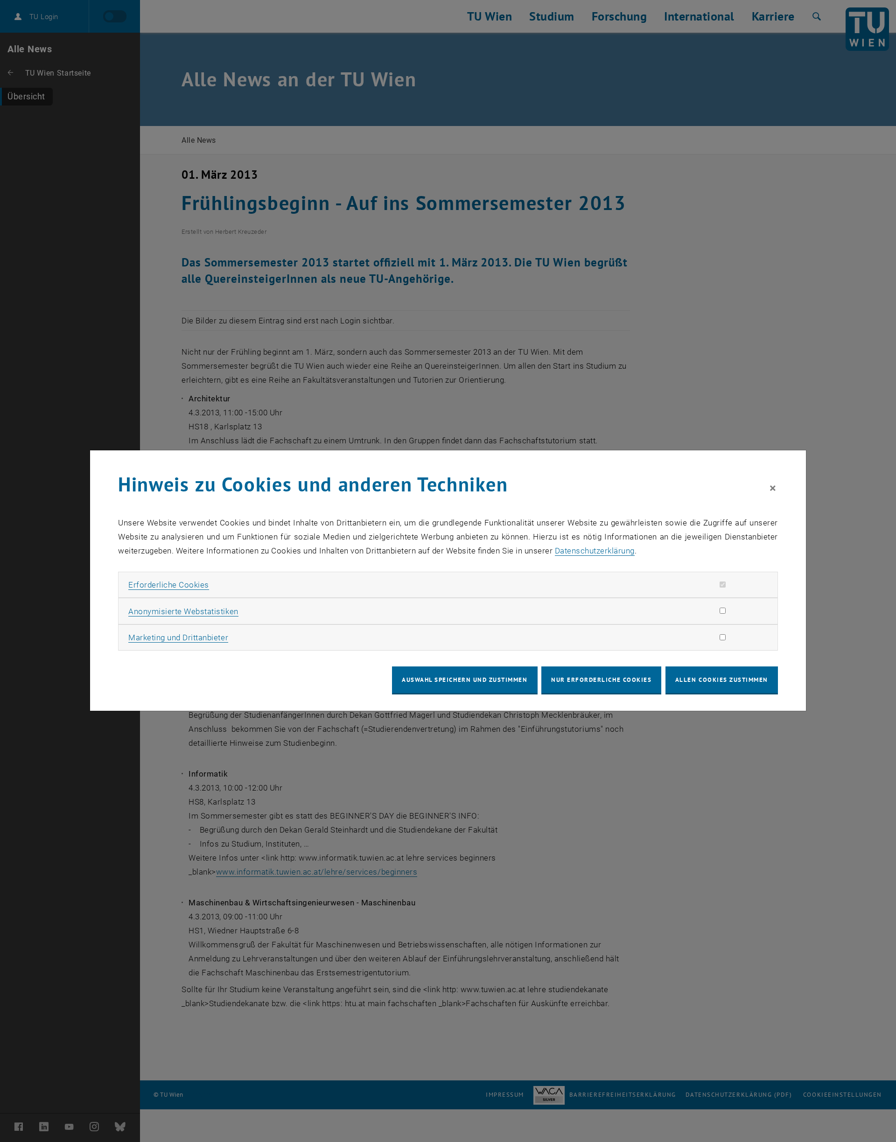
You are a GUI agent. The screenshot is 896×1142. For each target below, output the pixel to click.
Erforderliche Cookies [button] (168, 584)
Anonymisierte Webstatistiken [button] (183, 611)
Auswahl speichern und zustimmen (464, 680)
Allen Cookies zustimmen (721, 680)
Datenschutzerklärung (595, 550)
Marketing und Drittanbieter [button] (178, 637)
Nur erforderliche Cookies (601, 680)
